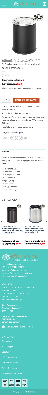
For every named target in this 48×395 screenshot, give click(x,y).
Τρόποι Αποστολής (10, 357)
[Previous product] (8, 75)
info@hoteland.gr (14, 300)
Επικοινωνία (7, 341)
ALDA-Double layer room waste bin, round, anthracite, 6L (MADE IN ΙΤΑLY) (12, 231)
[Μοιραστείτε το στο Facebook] (8, 138)
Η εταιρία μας (7, 346)
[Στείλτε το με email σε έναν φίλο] (16, 138)
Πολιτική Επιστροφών (11, 363)
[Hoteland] (24, 4)
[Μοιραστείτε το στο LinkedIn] (25, 138)
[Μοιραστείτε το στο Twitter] (12, 138)
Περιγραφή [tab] (6, 152)
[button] (4, 4)
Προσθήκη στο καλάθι (26, 100)
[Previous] (1, 225)
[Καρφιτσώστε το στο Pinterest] (21, 138)
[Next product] (4, 75)
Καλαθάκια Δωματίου (24, 61)
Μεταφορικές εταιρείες (12, 373)
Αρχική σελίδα (8, 59)
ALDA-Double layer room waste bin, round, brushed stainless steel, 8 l (34, 231)
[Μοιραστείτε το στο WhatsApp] (4, 138)
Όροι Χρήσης (7, 352)
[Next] (46, 225)
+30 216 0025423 (13, 297)
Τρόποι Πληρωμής (9, 368)
